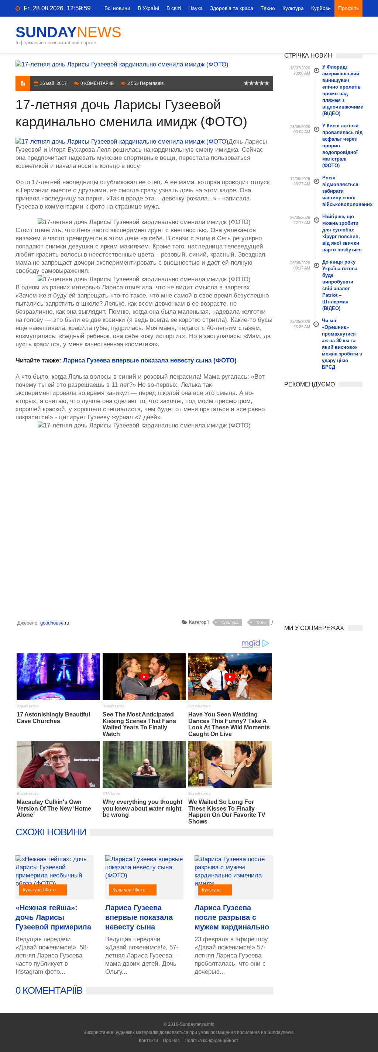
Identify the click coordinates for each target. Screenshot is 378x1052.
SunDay (68, 32)
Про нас (171, 1040)
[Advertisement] (144, 526)
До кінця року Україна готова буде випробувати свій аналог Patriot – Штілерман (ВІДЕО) (339, 285)
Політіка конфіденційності (212, 1040)
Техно (268, 8)
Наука (195, 8)
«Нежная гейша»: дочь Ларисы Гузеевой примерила (53, 917)
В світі (173, 8)
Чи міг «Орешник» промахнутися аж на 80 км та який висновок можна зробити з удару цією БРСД (342, 344)
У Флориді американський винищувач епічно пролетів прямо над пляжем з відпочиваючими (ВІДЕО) (342, 90)
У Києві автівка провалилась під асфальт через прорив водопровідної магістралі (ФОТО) (342, 145)
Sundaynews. (281, 1032)
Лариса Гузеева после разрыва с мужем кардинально (232, 917)
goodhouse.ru (54, 623)
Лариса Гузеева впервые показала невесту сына (139, 917)
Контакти (148, 1040)
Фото (261, 622)
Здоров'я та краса (231, 8)
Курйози (321, 8)
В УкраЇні (148, 8)
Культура (293, 8)
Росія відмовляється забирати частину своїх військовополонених (342, 191)
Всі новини (117, 8)
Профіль (348, 8)
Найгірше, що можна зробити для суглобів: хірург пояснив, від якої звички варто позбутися (342, 233)
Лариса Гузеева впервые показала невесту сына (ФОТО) (150, 360)
